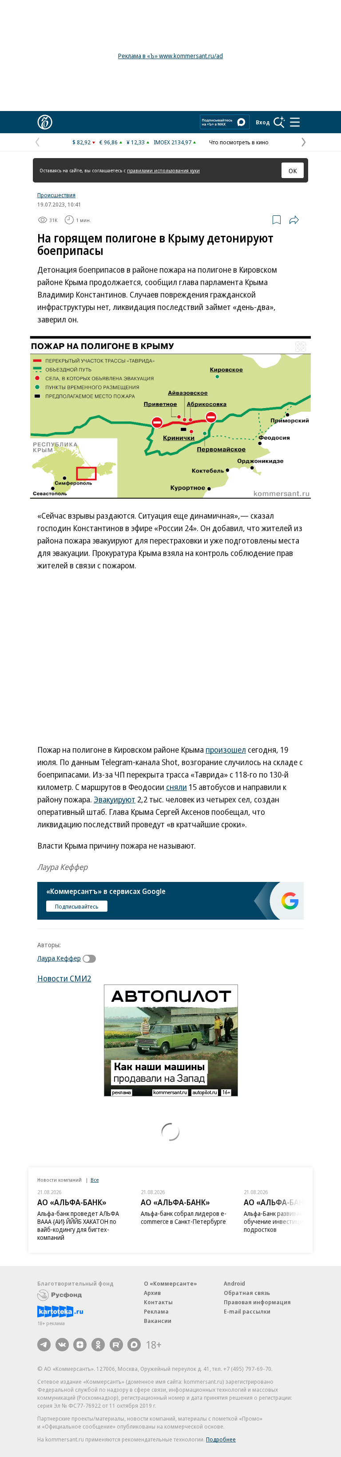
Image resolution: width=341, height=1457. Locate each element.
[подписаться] (91, 959)
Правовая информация (257, 1302)
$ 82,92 (81, 142)
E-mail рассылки (247, 1311)
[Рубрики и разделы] (294, 122)
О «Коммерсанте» (170, 1283)
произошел (226, 749)
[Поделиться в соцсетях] (294, 219)
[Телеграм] (44, 1344)
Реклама (156, 1311)
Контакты (158, 1302)
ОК (293, 170)
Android (234, 1283)
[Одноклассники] (98, 1344)
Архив (152, 1293)
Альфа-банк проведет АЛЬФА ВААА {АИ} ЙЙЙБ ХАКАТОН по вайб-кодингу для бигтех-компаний (78, 1225)
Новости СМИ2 (64, 978)
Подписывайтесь (77, 906)
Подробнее (221, 1439)
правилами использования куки (163, 170)
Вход (263, 122)
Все (95, 1179)
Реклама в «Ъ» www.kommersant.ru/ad (170, 56)
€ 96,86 (108, 142)
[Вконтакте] (62, 1344)
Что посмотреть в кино (239, 142)
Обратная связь (247, 1293)
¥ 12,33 (136, 142)
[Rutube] (116, 1344)
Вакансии (157, 1321)
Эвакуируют (114, 799)
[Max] (134, 1344)
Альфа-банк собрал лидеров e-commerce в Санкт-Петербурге (183, 1217)
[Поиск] (279, 122)
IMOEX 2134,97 (172, 142)
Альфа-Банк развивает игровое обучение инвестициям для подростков (287, 1221)
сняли (176, 787)
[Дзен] (80, 1344)
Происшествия (56, 195)
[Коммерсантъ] (44, 122)
